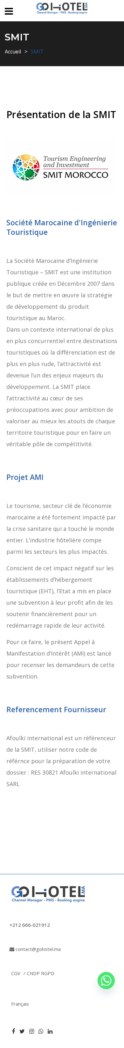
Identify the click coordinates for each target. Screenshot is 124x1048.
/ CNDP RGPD (39, 973)
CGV (15, 973)
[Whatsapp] (106, 980)
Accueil (13, 51)
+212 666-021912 (30, 925)
